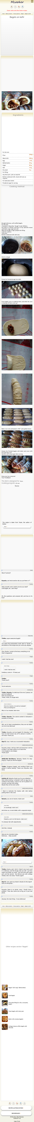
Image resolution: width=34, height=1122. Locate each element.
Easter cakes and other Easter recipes (17, 10)
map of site (17, 1121)
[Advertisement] (17, 36)
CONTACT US (17, 1118)
